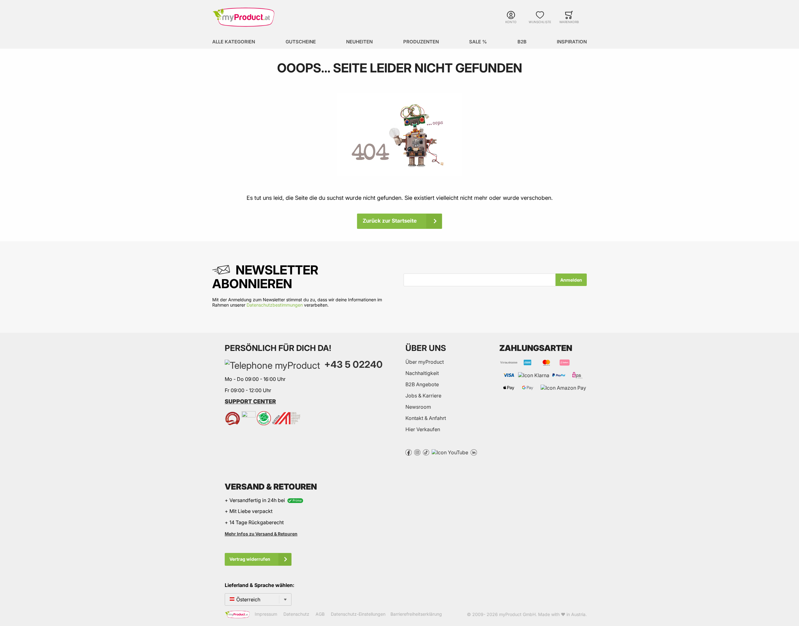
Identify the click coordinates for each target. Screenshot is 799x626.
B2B (522, 42)
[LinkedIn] (474, 452)
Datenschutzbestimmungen (275, 305)
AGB (320, 614)
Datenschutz (296, 614)
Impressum (266, 614)
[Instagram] (417, 452)
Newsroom (418, 407)
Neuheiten (359, 42)
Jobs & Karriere (423, 395)
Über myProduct (424, 362)
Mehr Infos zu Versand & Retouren (261, 533)
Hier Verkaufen (422, 429)
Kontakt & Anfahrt (425, 418)
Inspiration (572, 42)
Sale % (478, 42)
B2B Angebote (422, 384)
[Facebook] (408, 452)
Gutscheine (301, 42)
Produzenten (421, 42)
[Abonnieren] (571, 280)
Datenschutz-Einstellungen (358, 614)
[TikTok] (426, 452)
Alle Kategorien (233, 42)
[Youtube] (450, 452)
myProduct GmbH (517, 614)
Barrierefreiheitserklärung (416, 614)
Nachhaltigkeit (422, 373)
